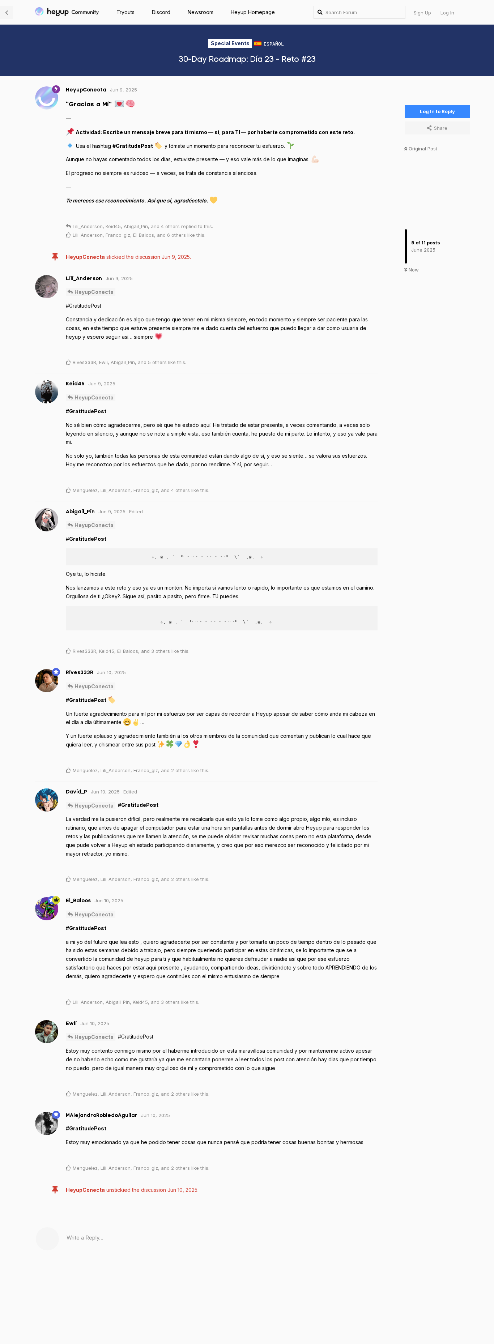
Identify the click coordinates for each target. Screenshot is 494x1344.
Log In (447, 13)
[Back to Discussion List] (6, 12)
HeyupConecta (94, 292)
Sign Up (422, 13)
